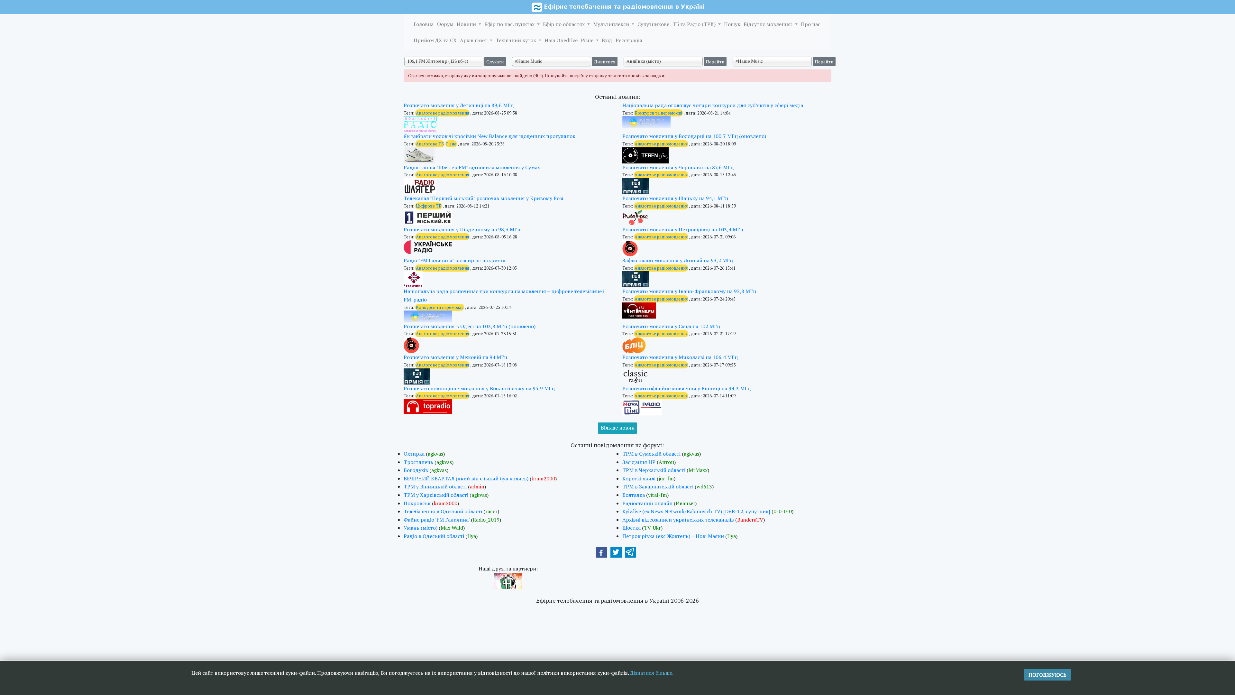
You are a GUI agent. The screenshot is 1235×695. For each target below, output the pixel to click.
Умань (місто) (420, 527)
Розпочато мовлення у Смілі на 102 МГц (671, 326)
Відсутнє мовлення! (769, 24)
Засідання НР (638, 462)
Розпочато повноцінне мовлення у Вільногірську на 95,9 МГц (479, 388)
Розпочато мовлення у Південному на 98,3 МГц (462, 229)
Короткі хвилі (638, 478)
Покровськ (417, 503)
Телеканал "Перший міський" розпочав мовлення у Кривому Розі (483, 198)
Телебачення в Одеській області (443, 511)
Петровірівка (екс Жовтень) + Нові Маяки (673, 536)
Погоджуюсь (1047, 674)
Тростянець (418, 462)
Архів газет (474, 40)
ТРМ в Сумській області (651, 453)
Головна (424, 24)
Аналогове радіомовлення (442, 113)
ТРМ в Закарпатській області (657, 486)
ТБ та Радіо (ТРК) (694, 24)
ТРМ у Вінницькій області (435, 486)
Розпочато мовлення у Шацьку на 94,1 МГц (675, 198)
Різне (588, 40)
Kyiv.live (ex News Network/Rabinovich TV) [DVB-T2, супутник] (696, 511)
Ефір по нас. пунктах (510, 24)
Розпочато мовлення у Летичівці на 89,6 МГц (459, 105)
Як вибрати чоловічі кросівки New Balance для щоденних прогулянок (489, 136)
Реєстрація (629, 40)
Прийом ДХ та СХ (435, 40)
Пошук (732, 24)
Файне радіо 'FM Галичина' (437, 519)
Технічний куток (516, 40)
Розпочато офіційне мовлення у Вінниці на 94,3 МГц (686, 388)
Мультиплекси (611, 24)
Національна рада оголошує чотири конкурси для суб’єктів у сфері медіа (712, 105)
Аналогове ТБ (430, 144)
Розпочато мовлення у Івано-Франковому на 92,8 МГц (689, 291)
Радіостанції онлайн (647, 503)
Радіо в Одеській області (434, 536)
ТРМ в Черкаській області (653, 470)
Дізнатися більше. (651, 672)
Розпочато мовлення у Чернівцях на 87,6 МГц (678, 167)
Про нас (810, 24)
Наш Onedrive (561, 40)
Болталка (633, 494)
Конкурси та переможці (658, 113)
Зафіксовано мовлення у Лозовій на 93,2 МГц (677, 260)
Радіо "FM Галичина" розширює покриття (455, 260)
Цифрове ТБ (428, 206)
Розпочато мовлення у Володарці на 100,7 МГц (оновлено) (694, 136)
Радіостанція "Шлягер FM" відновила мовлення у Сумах (472, 167)
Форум (445, 24)
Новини (467, 24)
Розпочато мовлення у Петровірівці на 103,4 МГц (682, 229)
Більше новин (618, 427)
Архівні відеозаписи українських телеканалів (678, 519)
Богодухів (416, 470)
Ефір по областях (564, 24)
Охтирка (414, 453)
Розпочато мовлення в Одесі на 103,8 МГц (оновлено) (469, 326)
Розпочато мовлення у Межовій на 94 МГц (455, 357)
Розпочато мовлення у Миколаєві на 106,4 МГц (680, 357)
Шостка (631, 527)
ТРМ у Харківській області (436, 494)
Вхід (607, 40)
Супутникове (653, 24)
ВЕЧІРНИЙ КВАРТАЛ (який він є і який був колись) (466, 478)
